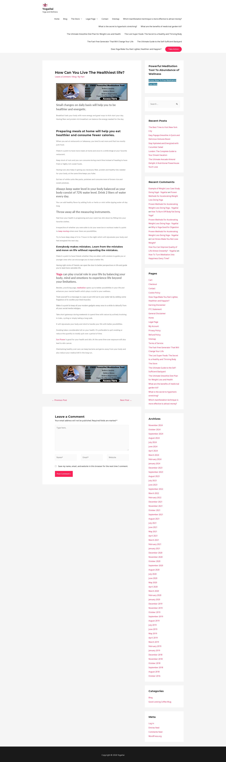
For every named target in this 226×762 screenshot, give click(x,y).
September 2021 (156, 514)
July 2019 (153, 625)
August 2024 (154, 438)
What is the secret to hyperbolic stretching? (118, 26)
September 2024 (156, 433)
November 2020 (156, 557)
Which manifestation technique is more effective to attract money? (152, 19)
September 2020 (156, 565)
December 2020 (155, 552)
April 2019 (153, 637)
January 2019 (154, 650)
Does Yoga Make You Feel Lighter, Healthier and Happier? (136, 49)
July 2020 (153, 574)
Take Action (173, 49)
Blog (65, 19)
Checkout (153, 284)
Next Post (126, 400)
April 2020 (153, 586)
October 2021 (154, 510)
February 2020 (155, 595)
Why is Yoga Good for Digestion (165, 227)
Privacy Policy (155, 330)
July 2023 (153, 480)
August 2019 (154, 620)
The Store (75, 19)
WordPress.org (155, 736)
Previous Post (59, 400)
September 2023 (156, 472)
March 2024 (154, 455)
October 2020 (154, 561)
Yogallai (47, 9)
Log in (151, 723)
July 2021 (153, 523)
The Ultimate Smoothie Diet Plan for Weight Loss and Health (94, 34)
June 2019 (153, 629)
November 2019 (156, 608)
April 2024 (153, 450)
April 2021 (153, 535)
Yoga (59, 274)
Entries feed (154, 727)
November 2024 (156, 425)
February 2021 (155, 544)
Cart (150, 280)
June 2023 (153, 484)
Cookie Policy (154, 292)
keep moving (63, 231)
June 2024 (153, 446)
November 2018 (156, 659)
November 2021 (156, 506)
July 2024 (153, 442)
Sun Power (60, 340)
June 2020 (153, 578)
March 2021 (154, 540)
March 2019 (154, 642)
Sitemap (115, 19)
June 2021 (153, 527)
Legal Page (90, 19)
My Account (154, 326)
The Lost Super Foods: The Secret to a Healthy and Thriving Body (153, 34)
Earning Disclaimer (157, 305)
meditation (81, 288)
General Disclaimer (157, 313)
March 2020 (154, 591)
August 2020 (154, 569)
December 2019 (155, 603)
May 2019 (153, 633)
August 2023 (154, 476)
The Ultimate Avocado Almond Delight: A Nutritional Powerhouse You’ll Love (164, 163)
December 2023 (155, 467)
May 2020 (153, 582)
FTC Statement (155, 309)
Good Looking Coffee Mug (160, 702)
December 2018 (155, 654)
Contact (105, 19)
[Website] (118, 458)
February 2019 (155, 646)
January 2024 (154, 463)
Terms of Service (156, 343)
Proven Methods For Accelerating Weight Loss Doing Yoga (163, 196)
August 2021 (154, 518)
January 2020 (154, 599)
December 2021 (155, 501)
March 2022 (154, 493)
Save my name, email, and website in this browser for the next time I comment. (93, 466)
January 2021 (154, 548)
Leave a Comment (63, 76)
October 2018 (154, 663)
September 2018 (156, 667)
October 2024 (154, 429)
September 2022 (156, 489)
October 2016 (154, 676)
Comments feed (155, 732)
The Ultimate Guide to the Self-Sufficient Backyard (159, 41)
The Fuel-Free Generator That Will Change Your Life (110, 41)
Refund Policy (155, 334)
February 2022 (155, 497)
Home (56, 19)
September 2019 (156, 616)
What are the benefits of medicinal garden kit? (161, 26)
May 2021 (153, 531)
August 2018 (154, 671)
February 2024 (155, 459)
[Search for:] (164, 104)
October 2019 (154, 612)
